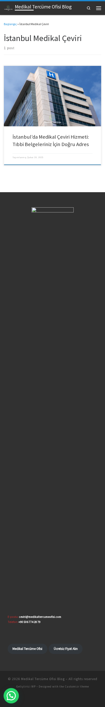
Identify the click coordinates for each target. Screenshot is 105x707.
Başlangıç (10, 24)
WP (33, 686)
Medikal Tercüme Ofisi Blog (43, 679)
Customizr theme (77, 686)
